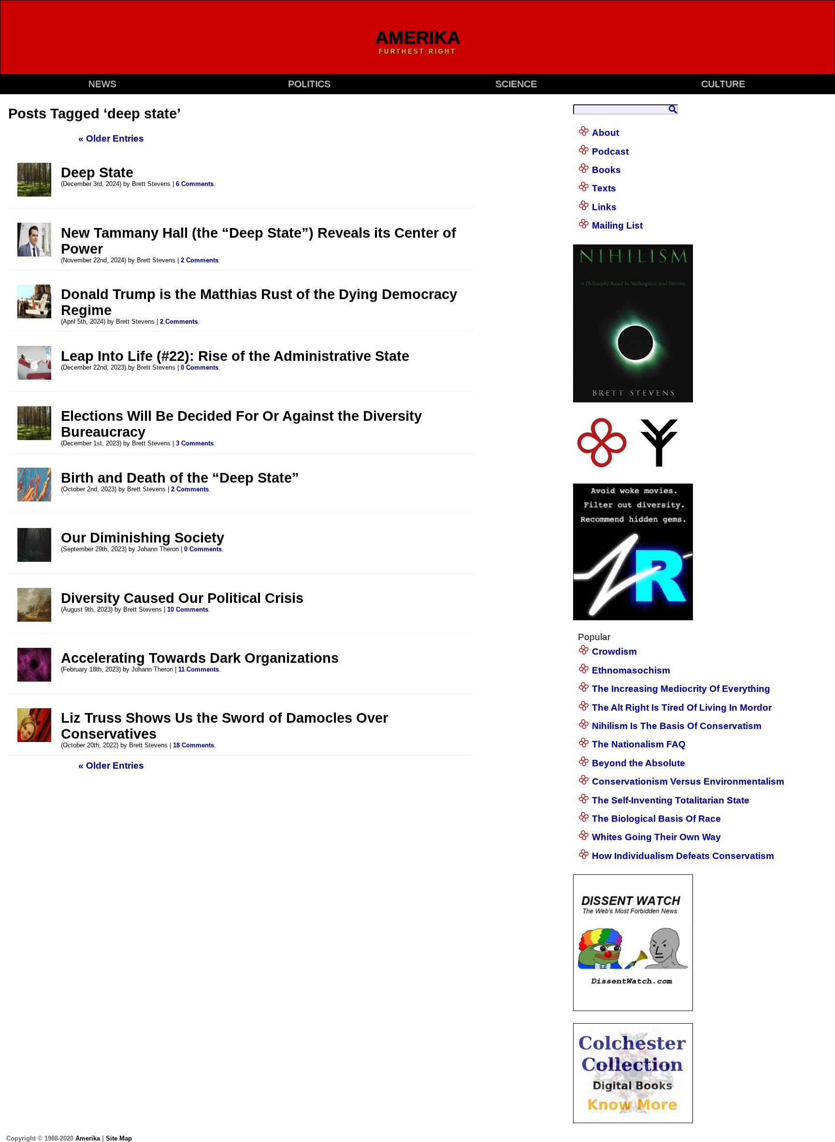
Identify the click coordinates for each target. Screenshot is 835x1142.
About (605, 133)
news (102, 84)
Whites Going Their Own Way (656, 837)
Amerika (87, 1138)
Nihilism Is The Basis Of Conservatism (677, 726)
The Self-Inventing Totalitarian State (670, 800)
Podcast (610, 151)
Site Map (119, 1138)
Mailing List (617, 225)
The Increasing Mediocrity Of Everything (681, 689)
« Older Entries (111, 138)
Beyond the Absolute (638, 763)
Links (604, 207)
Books (606, 170)
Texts (604, 188)
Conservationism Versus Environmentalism (688, 781)
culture (723, 84)
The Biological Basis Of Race (656, 819)
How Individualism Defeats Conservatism (683, 856)
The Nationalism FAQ (639, 744)
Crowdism (614, 651)
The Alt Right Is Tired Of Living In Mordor (682, 707)
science (516, 84)
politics (309, 84)
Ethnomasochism (631, 670)
